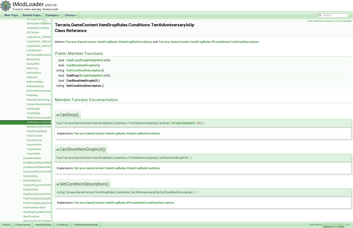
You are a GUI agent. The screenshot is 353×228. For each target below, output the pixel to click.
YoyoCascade (34, 135)
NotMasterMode (35, 86)
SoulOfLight (33, 108)
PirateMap (32, 95)
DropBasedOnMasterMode (38, 167)
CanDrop (72, 60)
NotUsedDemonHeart (39, 90)
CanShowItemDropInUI (81, 65)
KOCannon (33, 32)
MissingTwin (33, 59)
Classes (70, 15)
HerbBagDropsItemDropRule (39, 212)
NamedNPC (33, 63)
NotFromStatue (35, 81)
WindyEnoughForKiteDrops (42, 126)
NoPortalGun (34, 72)
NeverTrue (32, 68)
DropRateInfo (30, 189)
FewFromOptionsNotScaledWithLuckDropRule (49, 203)
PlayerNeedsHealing (38, 99)
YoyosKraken (34, 149)
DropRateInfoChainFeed (37, 194)
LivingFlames (34, 50)
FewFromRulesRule (34, 207)
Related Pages (32, 15)
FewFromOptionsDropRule (38, 198)
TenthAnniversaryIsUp (39, 122)
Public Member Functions (319, 21)
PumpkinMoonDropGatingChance (45, 104)
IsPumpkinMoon (36, 19)
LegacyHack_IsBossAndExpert (44, 41)
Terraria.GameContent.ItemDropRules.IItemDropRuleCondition (108, 41)
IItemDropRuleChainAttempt (39, 221)
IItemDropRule (31, 216)
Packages (52, 15)
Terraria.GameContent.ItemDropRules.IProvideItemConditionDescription (209, 41)
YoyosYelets (33, 153)
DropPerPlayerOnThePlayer (39, 185)
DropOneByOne (32, 180)
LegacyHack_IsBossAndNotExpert (46, 45)
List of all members (343, 21)
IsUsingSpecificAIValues (40, 23)
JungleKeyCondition (38, 28)
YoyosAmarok (34, 140)
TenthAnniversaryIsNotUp (41, 117)
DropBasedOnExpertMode (38, 162)
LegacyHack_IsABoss (39, 37)
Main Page (11, 15)
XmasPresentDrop (37, 131)
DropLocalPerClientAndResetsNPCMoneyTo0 (49, 171)
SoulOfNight (33, 113)
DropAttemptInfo (32, 158)
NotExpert (32, 77)
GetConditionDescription (83, 70)
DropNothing (30, 176)
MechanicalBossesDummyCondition (47, 54)
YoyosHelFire (34, 144)
